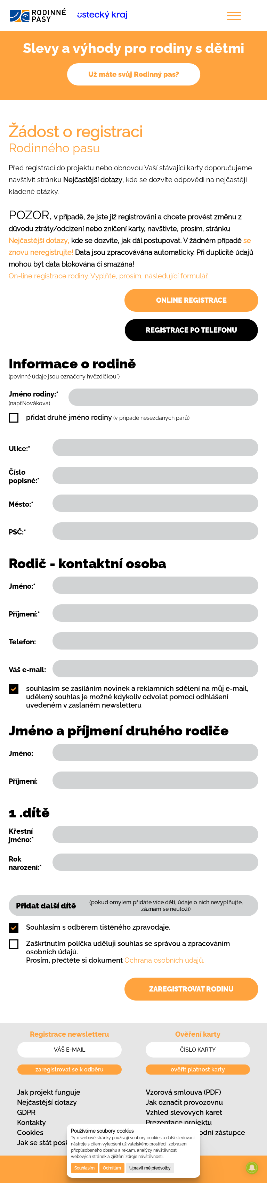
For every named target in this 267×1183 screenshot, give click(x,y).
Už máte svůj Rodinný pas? (133, 74)
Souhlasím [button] (84, 1168)
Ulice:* (19, 448)
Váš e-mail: (27, 670)
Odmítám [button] (112, 1168)
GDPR (26, 1112)
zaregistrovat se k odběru (69, 1069)
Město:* (21, 504)
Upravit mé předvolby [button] (150, 1168)
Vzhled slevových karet (184, 1112)
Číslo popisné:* (24, 476)
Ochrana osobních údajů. (164, 960)
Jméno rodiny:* (33, 398)
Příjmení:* (24, 614)
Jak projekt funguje (48, 1092)
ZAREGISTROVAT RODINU (191, 989)
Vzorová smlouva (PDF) (183, 1092)
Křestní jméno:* (21, 835)
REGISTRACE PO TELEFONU (191, 330)
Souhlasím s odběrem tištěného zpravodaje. (98, 927)
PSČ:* (17, 532)
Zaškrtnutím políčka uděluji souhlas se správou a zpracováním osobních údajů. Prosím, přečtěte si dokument (128, 951)
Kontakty (31, 1122)
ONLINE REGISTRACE (191, 300)
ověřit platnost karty (198, 1069)
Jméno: (21, 753)
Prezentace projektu (179, 1122)
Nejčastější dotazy (47, 1102)
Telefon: (22, 642)
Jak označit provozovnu (184, 1102)
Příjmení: (23, 781)
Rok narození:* (25, 863)
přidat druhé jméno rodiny (107, 417)
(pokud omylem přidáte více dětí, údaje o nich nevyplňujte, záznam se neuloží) (129, 905)
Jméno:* (22, 586)
